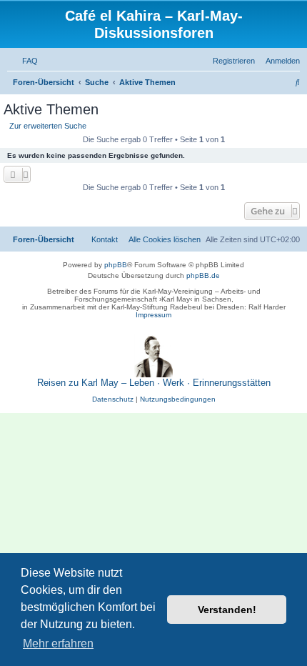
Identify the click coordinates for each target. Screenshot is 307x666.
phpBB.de (203, 275)
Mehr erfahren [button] (58, 643)
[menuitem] (27, 60)
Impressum (153, 315)
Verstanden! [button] (227, 609)
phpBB (115, 265)
